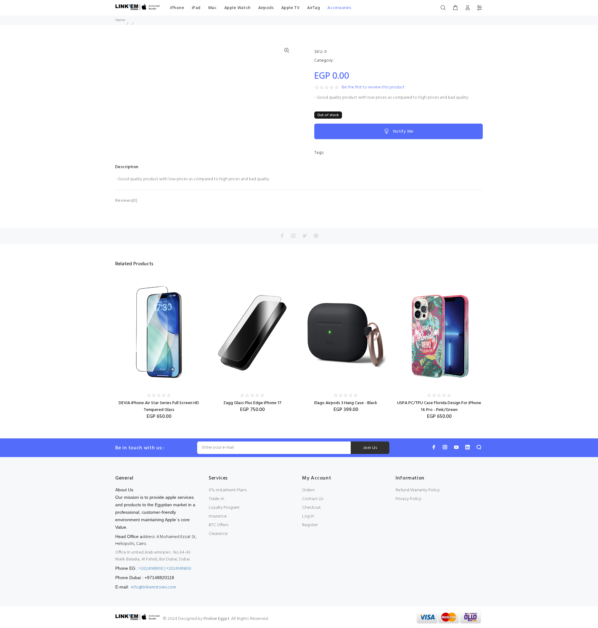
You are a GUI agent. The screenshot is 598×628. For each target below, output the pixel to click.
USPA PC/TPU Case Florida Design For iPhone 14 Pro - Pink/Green (439, 406)
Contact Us (312, 499)
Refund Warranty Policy (418, 490)
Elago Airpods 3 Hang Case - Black (345, 403)
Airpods (266, 8)
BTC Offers (218, 525)
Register (310, 525)
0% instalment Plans (228, 490)
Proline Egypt (217, 618)
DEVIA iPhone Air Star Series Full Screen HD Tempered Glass (159, 406)
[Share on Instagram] (293, 236)
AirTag (313, 8)
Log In (308, 516)
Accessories (339, 8)
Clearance (218, 533)
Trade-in (216, 499)
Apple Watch (237, 8)
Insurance (218, 516)
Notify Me (403, 131)
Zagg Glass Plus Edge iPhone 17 (252, 403)
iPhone (177, 8)
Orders (308, 490)
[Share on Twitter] (305, 236)
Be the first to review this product (373, 87)
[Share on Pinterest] (316, 236)
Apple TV (290, 8)
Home (120, 20)
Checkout (311, 507)
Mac (212, 8)
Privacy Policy (408, 499)
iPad (196, 8)
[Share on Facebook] (282, 236)
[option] (159, 343)
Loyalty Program (224, 507)
